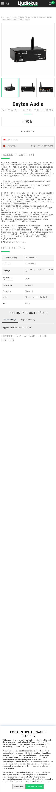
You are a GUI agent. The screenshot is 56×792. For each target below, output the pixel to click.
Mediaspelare (12, 17)
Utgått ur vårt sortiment (41, 146)
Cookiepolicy (28, 781)
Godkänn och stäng (34, 787)
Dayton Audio (28, 104)
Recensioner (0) (10, 319)
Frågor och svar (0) (28, 319)
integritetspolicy (32, 775)
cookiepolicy (42, 746)
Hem (3, 17)
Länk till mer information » (15, 242)
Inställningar (18, 787)
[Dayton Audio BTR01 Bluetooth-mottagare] (28, 76)
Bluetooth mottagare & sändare (32, 17)
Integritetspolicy (43, 781)
